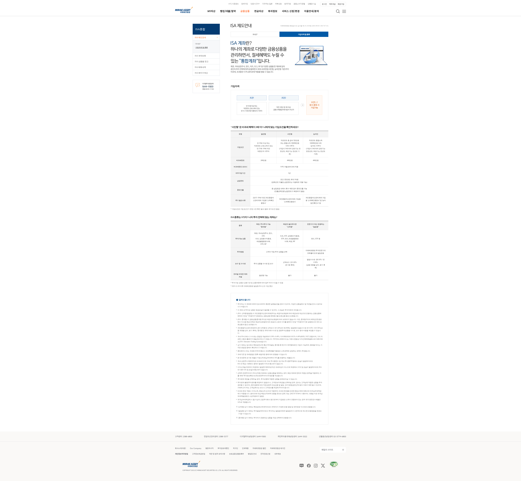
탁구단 (235, 448)
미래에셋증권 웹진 (259, 448)
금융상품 (245, 11)
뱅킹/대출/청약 (228, 11)
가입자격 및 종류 (202, 47)
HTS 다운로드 (233, 3)
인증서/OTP (255, 3)
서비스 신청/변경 (291, 11)
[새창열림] (301, 466)
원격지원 (287, 3)
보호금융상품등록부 (236, 454)
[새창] (206, 86)
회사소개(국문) (180, 448)
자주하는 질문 (267, 3)
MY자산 (211, 11)
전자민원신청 (265, 454)
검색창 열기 (338, 11)
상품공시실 (312, 3)
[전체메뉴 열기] (344, 11)
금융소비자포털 (299, 3)
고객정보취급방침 (198, 454)
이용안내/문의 (311, 11)
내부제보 (277, 454)
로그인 (324, 4)
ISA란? (198, 44)
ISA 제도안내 (200, 37)
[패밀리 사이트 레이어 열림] (333, 450)
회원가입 (341, 4)
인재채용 (245, 448)
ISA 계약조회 (200, 56)
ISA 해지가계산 (201, 73)
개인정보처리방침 (181, 454)
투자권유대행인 (223, 448)
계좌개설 (332, 4)
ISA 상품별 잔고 (201, 62)
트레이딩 (244, 3)
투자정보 (272, 11)
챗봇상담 (278, 3)
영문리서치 (209, 448)
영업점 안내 (252, 454)
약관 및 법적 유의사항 (217, 454)
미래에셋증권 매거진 (277, 448)
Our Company (195, 448)
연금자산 (258, 11)
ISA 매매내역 (200, 67)
